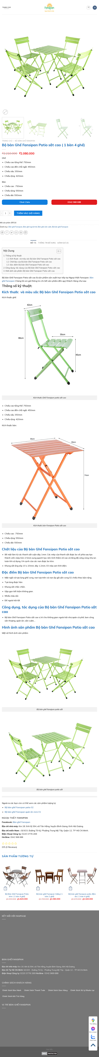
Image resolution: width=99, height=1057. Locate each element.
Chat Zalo (93, 1040)
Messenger (93, 1032)
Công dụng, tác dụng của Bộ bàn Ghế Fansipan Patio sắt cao (32, 268)
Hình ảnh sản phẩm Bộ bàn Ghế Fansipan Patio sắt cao (30, 271)
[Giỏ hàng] (88, 8)
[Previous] (7, 67)
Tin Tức (49, 1049)
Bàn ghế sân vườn (44, 227)
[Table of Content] (59, 251)
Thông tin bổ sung (47, 243)
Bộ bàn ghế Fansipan (25, 141)
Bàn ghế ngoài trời (30, 227)
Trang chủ (7, 141)
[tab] (33, 242)
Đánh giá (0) (63, 243)
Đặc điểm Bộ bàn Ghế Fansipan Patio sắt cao (29, 264)
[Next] (92, 67)
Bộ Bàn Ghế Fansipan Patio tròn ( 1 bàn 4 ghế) (17, 895)
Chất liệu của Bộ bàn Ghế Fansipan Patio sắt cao (31, 262)
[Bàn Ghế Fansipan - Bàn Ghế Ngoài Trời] (49, 7)
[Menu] (95, 8)
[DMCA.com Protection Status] (49, 1053)
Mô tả (33, 243)
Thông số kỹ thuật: (13, 255)
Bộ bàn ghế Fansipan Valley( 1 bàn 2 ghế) (49, 895)
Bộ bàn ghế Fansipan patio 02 (19, 807)
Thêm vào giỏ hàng (28, 213)
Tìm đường (93, 1024)
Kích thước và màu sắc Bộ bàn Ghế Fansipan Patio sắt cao (35, 259)
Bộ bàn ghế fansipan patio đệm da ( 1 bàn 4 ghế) (82, 895)
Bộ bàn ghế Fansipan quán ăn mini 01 (23, 812)
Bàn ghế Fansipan (15, 227)
